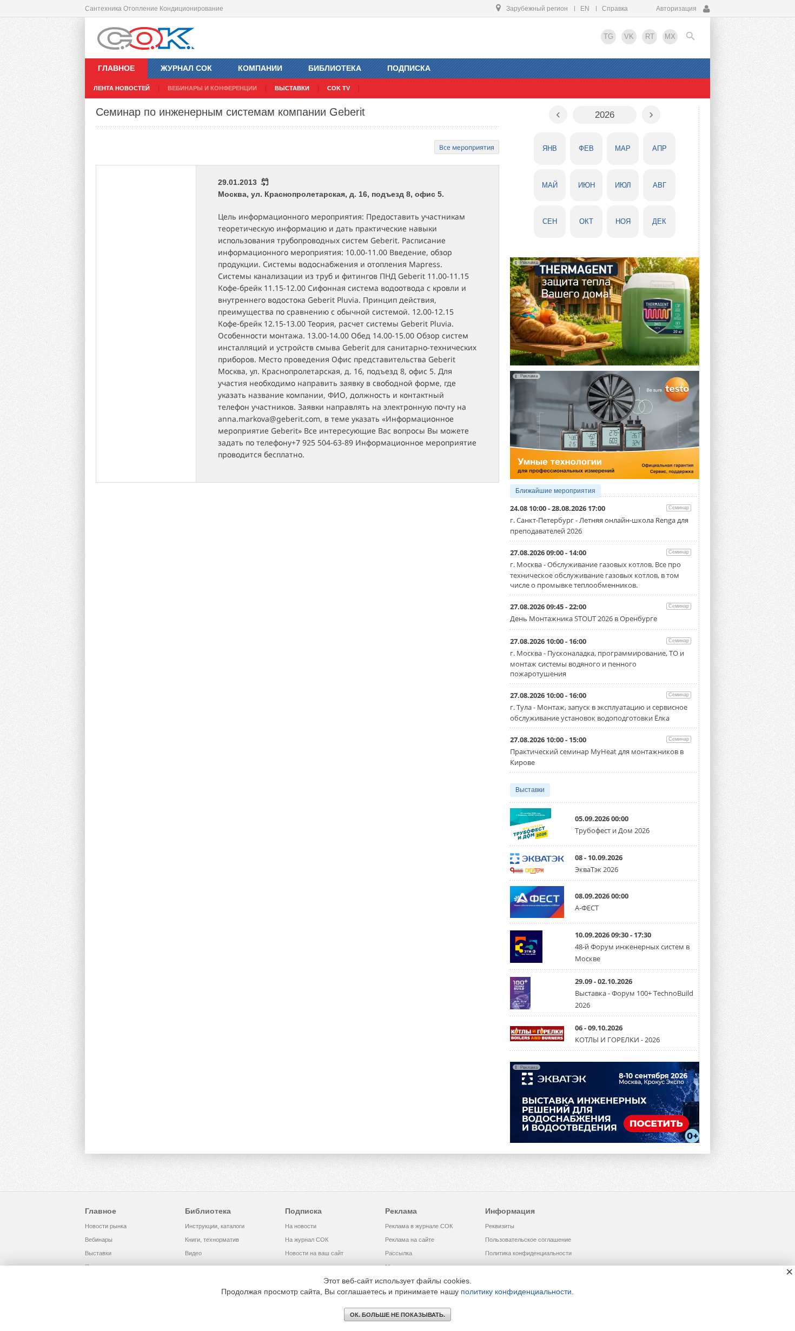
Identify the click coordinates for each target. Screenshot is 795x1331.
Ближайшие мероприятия (555, 491)
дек (659, 221)
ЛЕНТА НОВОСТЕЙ (122, 88)
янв (549, 148)
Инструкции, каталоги (214, 1226)
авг (659, 185)
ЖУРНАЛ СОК (186, 68)
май (550, 185)
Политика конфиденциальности (528, 1253)
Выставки (530, 790)
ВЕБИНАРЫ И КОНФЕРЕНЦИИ (212, 88)
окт (586, 221)
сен (549, 221)
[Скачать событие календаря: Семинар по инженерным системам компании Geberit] (264, 182)
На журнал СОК (306, 1239)
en (584, 8)
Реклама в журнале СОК (419, 1226)
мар (623, 148)
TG (608, 36)
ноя (623, 221)
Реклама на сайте (409, 1239)
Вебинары (98, 1239)
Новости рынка (106, 1226)
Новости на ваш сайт (314, 1253)
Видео (193, 1253)
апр (659, 148)
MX (670, 36)
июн (586, 185)
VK (629, 36)
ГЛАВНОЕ (116, 68)
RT (649, 36)
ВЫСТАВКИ (292, 88)
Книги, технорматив (212, 1239)
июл (623, 185)
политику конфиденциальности (516, 1291)
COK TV (338, 88)
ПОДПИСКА (408, 68)
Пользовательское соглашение (528, 1239)
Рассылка (398, 1253)
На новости (300, 1226)
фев (586, 148)
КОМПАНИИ (260, 68)
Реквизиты (499, 1226)
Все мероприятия (466, 147)
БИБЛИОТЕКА (334, 68)
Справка (615, 8)
